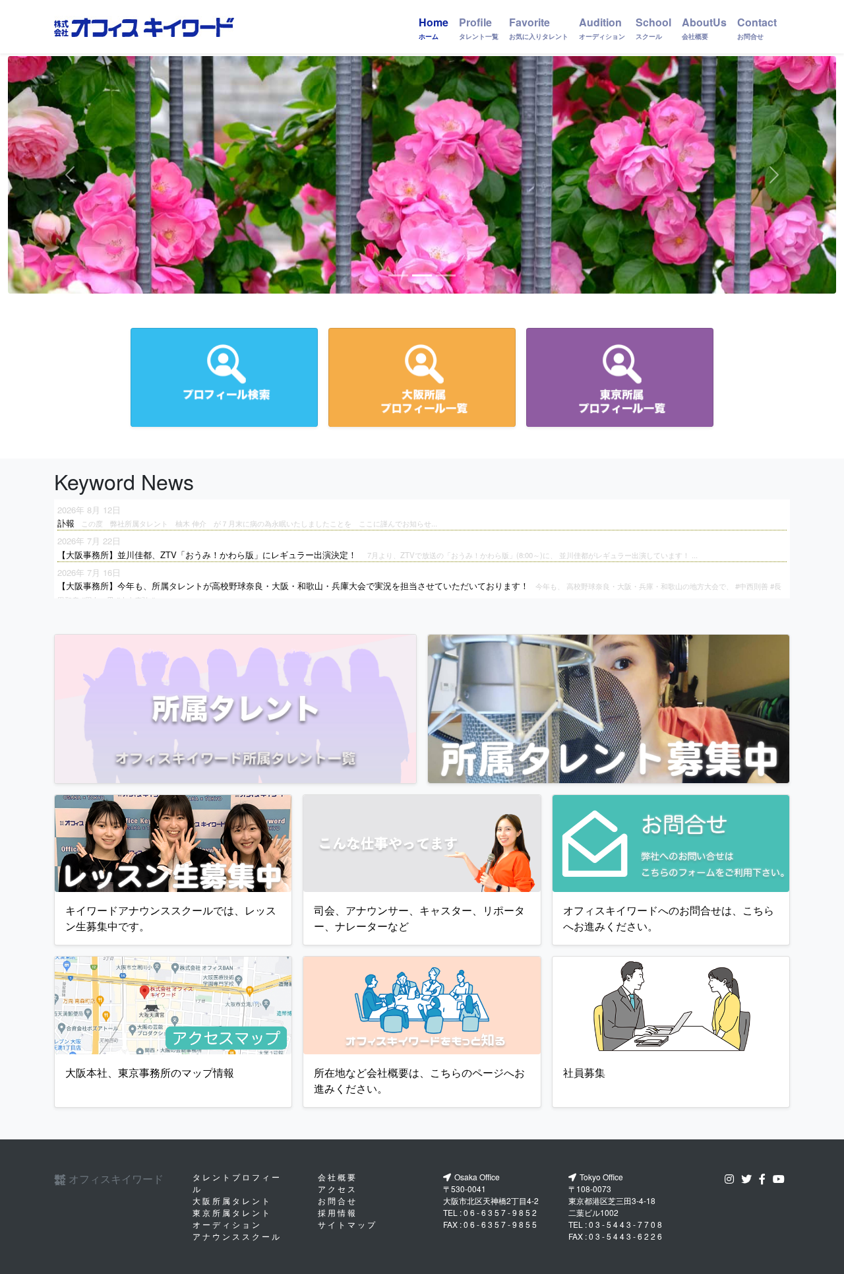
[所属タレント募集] (608, 709)
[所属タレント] (235, 709)
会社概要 (337, 1176)
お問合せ (337, 1200)
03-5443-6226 (626, 1236)
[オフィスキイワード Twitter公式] (749, 1178)
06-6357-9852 (501, 1212)
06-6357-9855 (501, 1224)
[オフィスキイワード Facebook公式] (765, 1178)
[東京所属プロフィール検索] (620, 377)
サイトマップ (347, 1224)
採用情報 (337, 1212)
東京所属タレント (232, 1212)
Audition (602, 28)
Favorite (538, 28)
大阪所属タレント (232, 1200)
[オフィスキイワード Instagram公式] (732, 1178)
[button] (70, 175)
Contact (757, 28)
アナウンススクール (237, 1236)
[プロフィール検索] (224, 377)
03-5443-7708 (626, 1224)
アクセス (337, 1188)
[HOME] (144, 27)
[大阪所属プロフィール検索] (422, 377)
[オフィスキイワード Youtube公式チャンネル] (781, 1178)
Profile (478, 28)
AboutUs (704, 28)
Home (433, 28)
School (653, 28)
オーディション (227, 1224)
